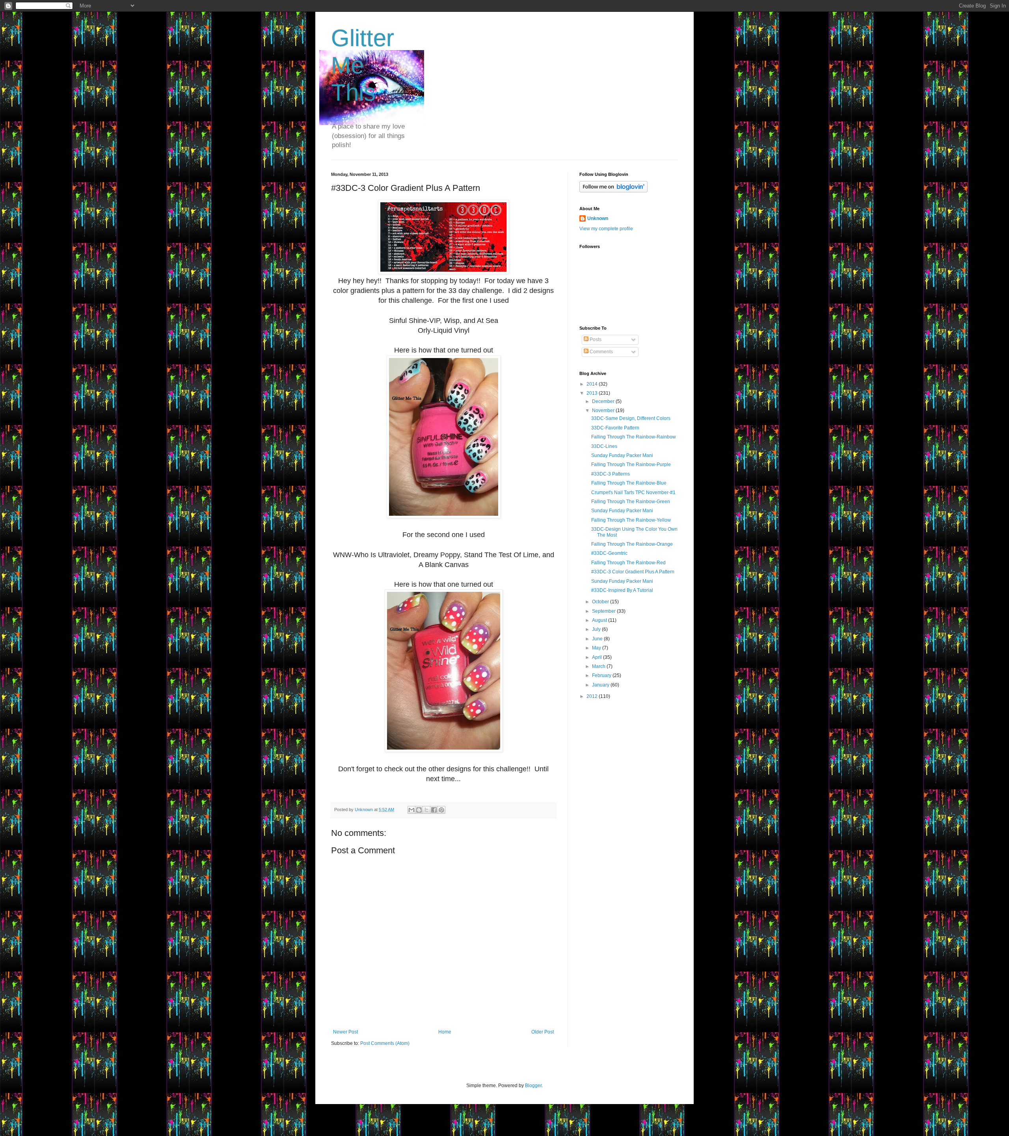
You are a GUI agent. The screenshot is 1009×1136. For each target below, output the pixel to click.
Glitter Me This (362, 65)
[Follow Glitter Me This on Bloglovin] (613, 191)
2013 (592, 393)
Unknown (597, 218)
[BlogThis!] (419, 810)
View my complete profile (606, 228)
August (600, 620)
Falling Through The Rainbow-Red (628, 562)
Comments (600, 351)
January (601, 685)
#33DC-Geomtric (609, 553)
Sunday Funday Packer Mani (622, 455)
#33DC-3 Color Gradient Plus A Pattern (632, 572)
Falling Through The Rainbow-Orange (632, 544)
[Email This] (411, 810)
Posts (594, 339)
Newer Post (345, 1032)
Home (444, 1032)
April (597, 657)
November (604, 410)
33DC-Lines (604, 446)
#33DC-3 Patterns (610, 474)
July (597, 629)
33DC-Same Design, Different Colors (630, 418)
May (597, 648)
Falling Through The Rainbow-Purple (631, 464)
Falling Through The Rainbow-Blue (628, 483)
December (604, 401)
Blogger (533, 1085)
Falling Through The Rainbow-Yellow (631, 520)
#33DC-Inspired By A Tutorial (622, 590)
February (602, 675)
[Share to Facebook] (434, 810)
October (601, 601)
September (604, 611)
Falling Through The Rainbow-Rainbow (633, 437)
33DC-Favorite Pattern (615, 428)
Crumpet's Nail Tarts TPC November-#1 (633, 492)
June (598, 639)
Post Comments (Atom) (385, 1043)
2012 (592, 696)
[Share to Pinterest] (441, 810)
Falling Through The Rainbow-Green (630, 501)
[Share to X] (426, 810)
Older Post (542, 1032)
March (599, 666)
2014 (592, 384)
